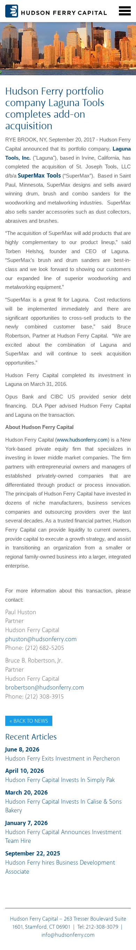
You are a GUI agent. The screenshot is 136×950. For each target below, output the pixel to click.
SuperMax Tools (39, 175)
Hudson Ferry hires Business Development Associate (60, 863)
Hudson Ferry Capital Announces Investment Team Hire (63, 832)
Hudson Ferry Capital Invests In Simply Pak (60, 775)
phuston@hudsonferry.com (41, 639)
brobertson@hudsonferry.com (44, 688)
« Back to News (28, 721)
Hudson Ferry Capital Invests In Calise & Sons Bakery (63, 802)
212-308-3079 (102, 927)
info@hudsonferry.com (68, 935)
